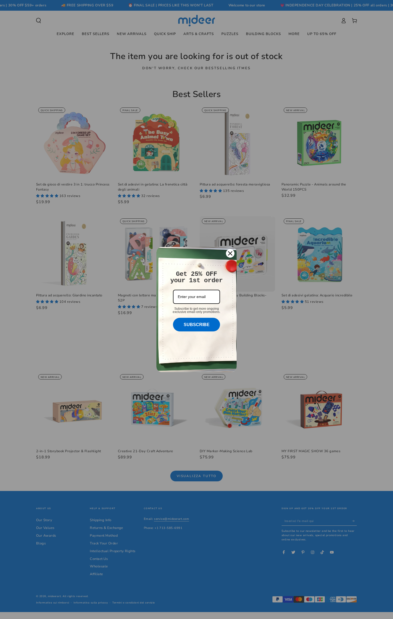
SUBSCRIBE (197, 324)
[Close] (230, 253)
